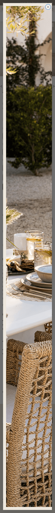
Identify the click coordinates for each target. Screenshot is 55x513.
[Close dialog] (48, 7)
